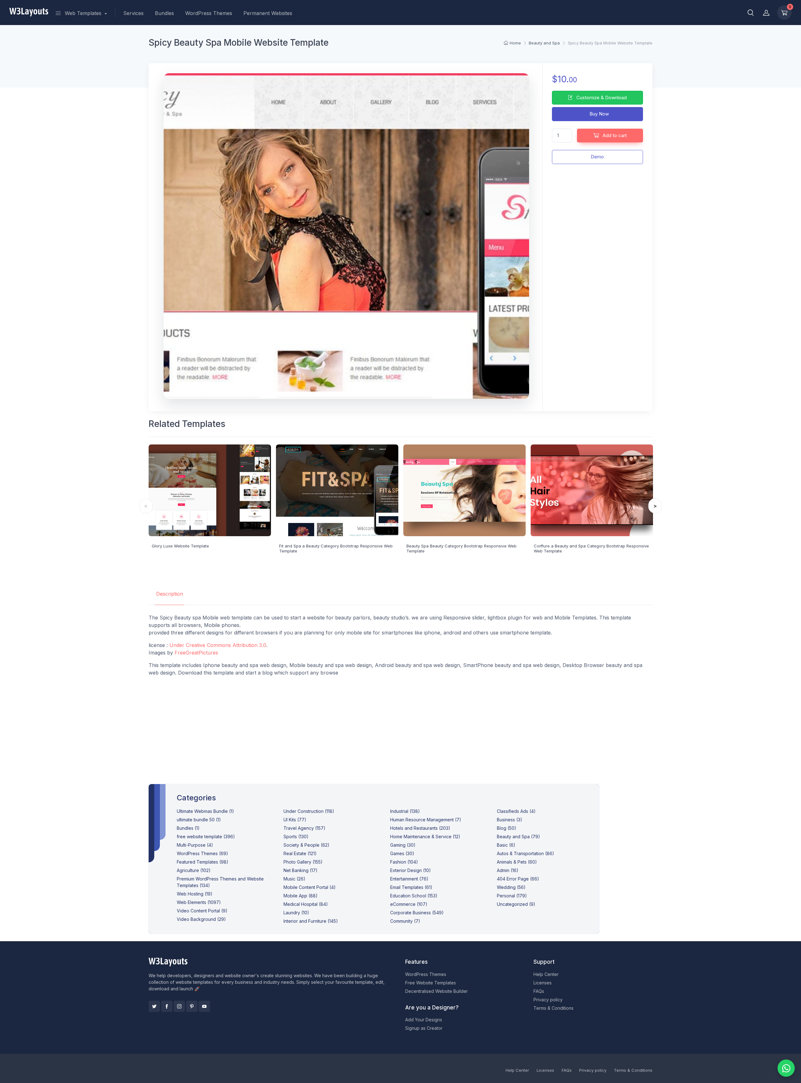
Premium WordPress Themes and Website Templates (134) (220, 882)
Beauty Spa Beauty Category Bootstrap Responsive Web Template (461, 548)
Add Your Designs (423, 1019)
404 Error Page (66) (518, 878)
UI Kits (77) (294, 819)
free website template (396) (206, 836)
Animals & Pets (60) (517, 862)
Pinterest (191, 1006)
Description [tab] (169, 594)
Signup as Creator (423, 1028)
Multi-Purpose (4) (195, 845)
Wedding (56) (511, 887)
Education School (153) (413, 895)
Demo (597, 157)
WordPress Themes (208, 13)
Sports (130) (296, 836)
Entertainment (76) (409, 878)
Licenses (542, 982)
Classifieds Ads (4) (516, 811)
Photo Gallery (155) (303, 862)
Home (515, 42)
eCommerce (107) (408, 904)
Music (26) (294, 878)
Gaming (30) (403, 845)
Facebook (166, 1006)
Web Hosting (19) (194, 893)
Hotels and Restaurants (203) (420, 828)
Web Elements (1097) (199, 902)
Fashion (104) (404, 862)
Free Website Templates (430, 982)
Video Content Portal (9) (202, 910)
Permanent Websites (267, 13)
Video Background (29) (201, 919)
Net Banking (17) (300, 870)
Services (133, 13)
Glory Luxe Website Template (180, 545)
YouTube (204, 1006)
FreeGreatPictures (196, 652)
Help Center (546, 974)
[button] (750, 12)
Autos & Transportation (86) (525, 853)
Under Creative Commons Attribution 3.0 (217, 645)
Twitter (154, 1006)
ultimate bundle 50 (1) (199, 819)
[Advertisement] (400, 725)
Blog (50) (506, 828)
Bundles (164, 13)
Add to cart (614, 135)
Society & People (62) (306, 845)
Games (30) (402, 853)
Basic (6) (506, 845)
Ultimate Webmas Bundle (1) (205, 811)
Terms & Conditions (553, 1008)
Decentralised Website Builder (436, 991)
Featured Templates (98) (202, 862)
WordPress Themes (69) (202, 853)
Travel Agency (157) (304, 828)
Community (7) (405, 921)
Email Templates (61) (411, 887)
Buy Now (598, 114)
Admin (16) (507, 870)
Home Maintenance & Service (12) (425, 836)
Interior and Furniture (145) (310, 921)
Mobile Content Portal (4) (309, 887)
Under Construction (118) (308, 811)
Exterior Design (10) (410, 870)
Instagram (179, 1006)
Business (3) (509, 819)
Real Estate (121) (300, 853)
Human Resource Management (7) (425, 819)
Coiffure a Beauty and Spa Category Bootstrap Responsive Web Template (591, 548)
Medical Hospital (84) (305, 904)
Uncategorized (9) (516, 904)
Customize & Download (601, 97)
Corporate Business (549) (417, 912)
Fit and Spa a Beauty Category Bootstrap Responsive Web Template (336, 548)
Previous (146, 505)
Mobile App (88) (300, 895)
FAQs (538, 991)
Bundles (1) (188, 828)
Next (655, 505)
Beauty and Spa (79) (518, 836)
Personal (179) (512, 895)
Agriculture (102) (194, 870)
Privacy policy (548, 999)
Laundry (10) (296, 912)
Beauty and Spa (544, 42)
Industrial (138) (405, 811)
